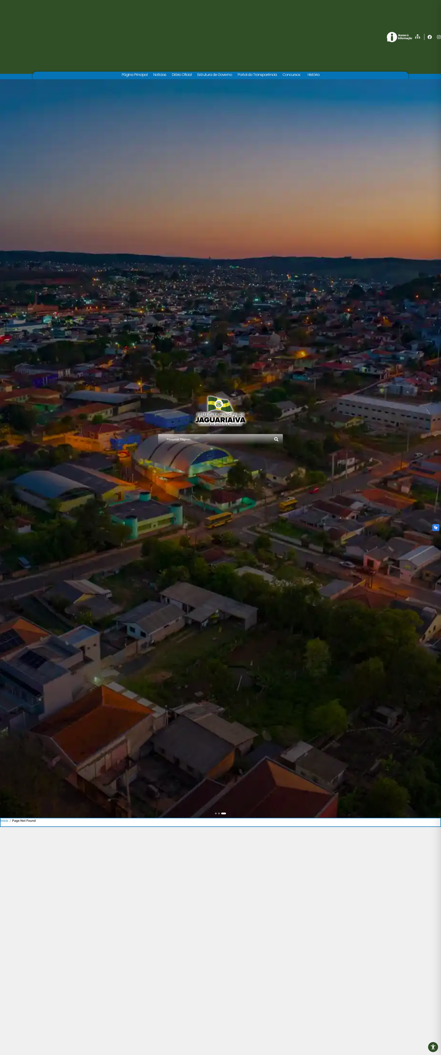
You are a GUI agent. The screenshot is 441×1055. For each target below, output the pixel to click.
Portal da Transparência (257, 74)
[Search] (277, 439)
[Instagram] (439, 37)
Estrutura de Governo (214, 74)
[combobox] (214, 439)
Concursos (291, 74)
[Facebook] (430, 37)
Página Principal (134, 74)
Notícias (159, 74)
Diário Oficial (182, 74)
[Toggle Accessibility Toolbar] (433, 1047)
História (313, 74)
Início (4, 820)
